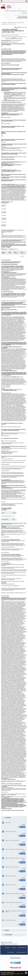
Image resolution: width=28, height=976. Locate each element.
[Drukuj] (26, 27)
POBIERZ (22, 826)
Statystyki (14, 947)
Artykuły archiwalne (10, 952)
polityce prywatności (9, 974)
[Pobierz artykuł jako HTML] (24, 27)
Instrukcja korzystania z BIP (21, 952)
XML (21, 27)
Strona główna (4, 22)
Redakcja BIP (7, 947)
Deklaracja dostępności (22, 947)
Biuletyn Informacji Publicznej (6, 7)
